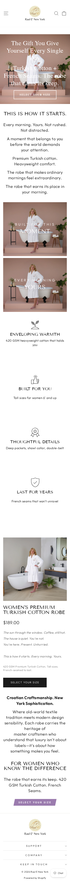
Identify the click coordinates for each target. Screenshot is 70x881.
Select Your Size (25, 682)
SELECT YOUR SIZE (35, 95)
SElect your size (35, 802)
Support (34, 845)
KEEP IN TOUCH (34, 864)
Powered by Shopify (35, 877)
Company (34, 855)
